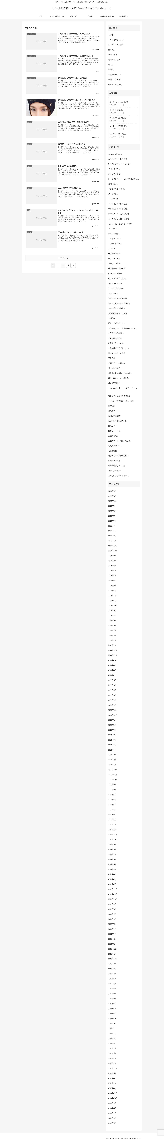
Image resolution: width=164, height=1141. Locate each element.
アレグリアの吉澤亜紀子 (118, 118)
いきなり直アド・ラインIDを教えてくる (123, 179)
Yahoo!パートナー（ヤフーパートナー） (124, 389)
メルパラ (111, 249)
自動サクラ (112, 426)
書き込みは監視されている (118, 378)
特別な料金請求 (114, 416)
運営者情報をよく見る (116, 466)
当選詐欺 (111, 358)
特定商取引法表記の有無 (117, 421)
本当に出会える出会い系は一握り (121, 401)
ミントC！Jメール (115, 244)
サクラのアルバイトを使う (118, 209)
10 (68, 265)
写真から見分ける (115, 283)
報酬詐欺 (111, 318)
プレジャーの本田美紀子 (118, 134)
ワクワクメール (114, 259)
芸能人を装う (113, 436)
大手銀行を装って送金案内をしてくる (122, 328)
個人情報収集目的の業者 (117, 278)
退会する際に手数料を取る (118, 456)
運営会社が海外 (114, 461)
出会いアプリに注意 (116, 288)
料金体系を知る (114, 368)
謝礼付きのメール (115, 446)
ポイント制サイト (115, 234)
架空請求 (111, 406)
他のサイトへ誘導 (115, 274)
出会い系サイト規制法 (116, 308)
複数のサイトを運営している (119, 441)
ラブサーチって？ (115, 254)
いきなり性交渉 (114, 174)
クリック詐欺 (113, 194)
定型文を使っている (116, 343)
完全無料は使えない (116, 338)
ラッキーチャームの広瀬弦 (119, 102)
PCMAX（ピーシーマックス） (119, 164)
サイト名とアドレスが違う (118, 204)
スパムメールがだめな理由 (118, 214)
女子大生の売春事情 (116, 333)
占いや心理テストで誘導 (117, 313)
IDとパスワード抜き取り (117, 159)
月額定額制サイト (115, 383)
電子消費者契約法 (115, 471)
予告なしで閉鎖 (114, 264)
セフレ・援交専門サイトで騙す (120, 224)
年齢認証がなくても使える (118, 348)
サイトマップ (113, 199)
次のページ (63, 258)
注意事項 (111, 411)
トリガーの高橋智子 (116, 110)
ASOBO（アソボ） (115, 154)
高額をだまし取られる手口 (118, 476)
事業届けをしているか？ (117, 268)
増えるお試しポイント (116, 323)
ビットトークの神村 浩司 (118, 126)
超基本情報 (112, 451)
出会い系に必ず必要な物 (117, 298)
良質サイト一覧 (114, 431)
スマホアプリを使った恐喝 (118, 219)
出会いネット (113, 293)
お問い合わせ (113, 184)
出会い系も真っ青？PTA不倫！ (120, 303)
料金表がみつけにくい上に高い (120, 373)
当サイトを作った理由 (116, 353)
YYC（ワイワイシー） (116, 169)
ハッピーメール (116, 239)
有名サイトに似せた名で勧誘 (119, 396)
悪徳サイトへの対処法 (116, 363)
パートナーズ (113, 229)
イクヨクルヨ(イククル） (118, 189)
